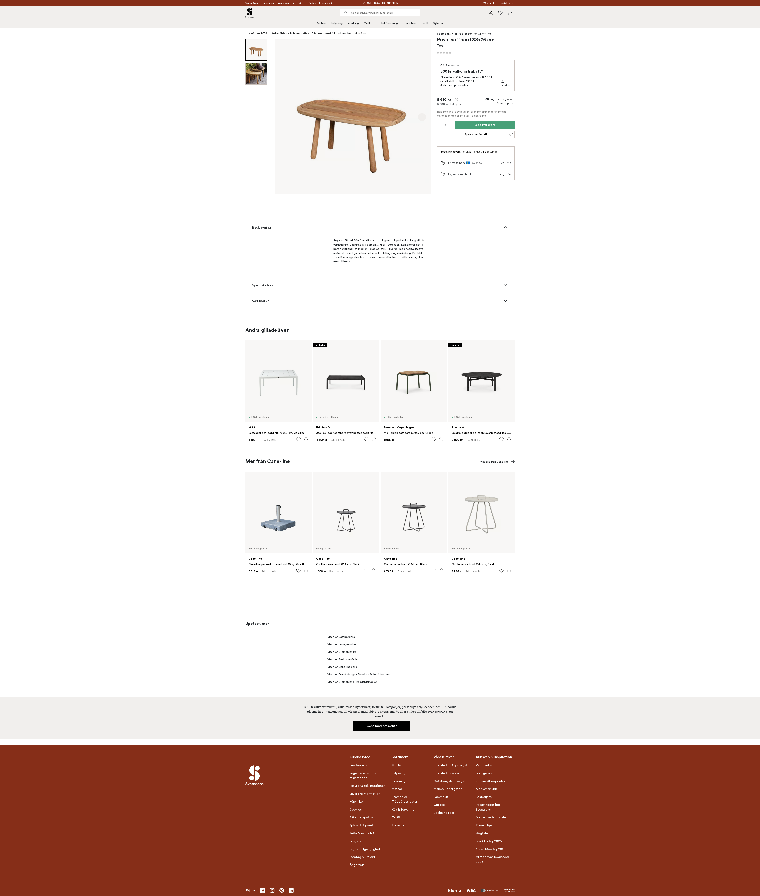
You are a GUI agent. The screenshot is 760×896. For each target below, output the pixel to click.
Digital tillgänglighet (365, 849)
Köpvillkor (357, 801)
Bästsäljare (484, 797)
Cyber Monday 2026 (491, 849)
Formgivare (283, 3)
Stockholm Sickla (446, 773)
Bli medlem (506, 83)
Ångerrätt (357, 865)
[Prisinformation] (456, 99)
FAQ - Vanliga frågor (365, 833)
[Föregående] (284, 117)
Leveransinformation (365, 794)
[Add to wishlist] (298, 439)
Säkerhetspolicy (361, 817)
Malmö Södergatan (448, 789)
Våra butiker (490, 3)
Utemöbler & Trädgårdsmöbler (266, 33)
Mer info (505, 163)
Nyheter (438, 23)
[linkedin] (291, 890)
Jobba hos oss (444, 813)
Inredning (353, 23)
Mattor (368, 23)
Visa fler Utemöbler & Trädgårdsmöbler (352, 681)
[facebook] (262, 890)
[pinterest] (281, 890)
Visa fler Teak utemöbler (343, 659)
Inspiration (298, 3)
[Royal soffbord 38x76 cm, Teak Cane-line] (353, 116)
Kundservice (358, 765)
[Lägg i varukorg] (306, 439)
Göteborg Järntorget (450, 781)
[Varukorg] (510, 13)
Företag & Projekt (362, 857)
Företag (312, 3)
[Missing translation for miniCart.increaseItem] (451, 125)
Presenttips (484, 825)
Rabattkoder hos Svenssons (488, 807)
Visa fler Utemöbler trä (341, 651)
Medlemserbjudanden (492, 817)
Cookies (356, 809)
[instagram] (272, 890)
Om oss (439, 805)
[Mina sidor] (491, 13)
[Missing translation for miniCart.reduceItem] (440, 125)
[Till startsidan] (249, 13)
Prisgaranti (358, 841)
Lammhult (441, 797)
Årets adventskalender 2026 (492, 859)
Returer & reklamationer (367, 786)
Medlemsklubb (486, 789)
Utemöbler (409, 23)
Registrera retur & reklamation (363, 775)
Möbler (321, 23)
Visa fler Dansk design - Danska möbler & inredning (359, 674)
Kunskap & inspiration (491, 781)
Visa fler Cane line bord (342, 666)
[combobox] (380, 12)
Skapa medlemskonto (382, 726)
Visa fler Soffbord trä (341, 636)
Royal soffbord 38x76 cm (350, 33)
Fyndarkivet (325, 3)
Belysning (337, 23)
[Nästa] (422, 117)
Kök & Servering (388, 23)
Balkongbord (322, 33)
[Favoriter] (500, 13)
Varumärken (252, 3)
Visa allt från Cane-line (494, 461)
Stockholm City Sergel (450, 765)
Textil (424, 23)
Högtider (482, 833)
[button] (444, 52)
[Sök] (345, 12)
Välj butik (505, 174)
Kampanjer (268, 3)
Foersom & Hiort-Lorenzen (454, 33)
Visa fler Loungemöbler (342, 644)
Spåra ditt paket (362, 825)
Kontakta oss (507, 3)
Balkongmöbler (300, 33)
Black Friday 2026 (489, 841)
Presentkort (400, 825)
